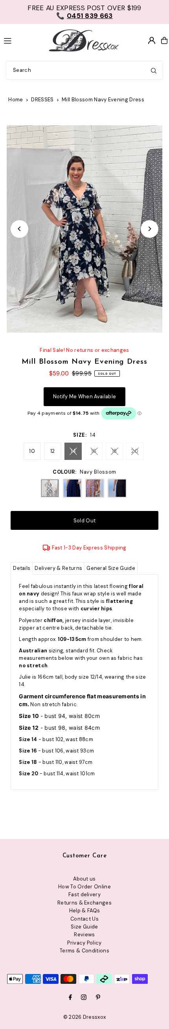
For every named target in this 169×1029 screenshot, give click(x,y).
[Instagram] (83, 997)
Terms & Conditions (84, 950)
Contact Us (84, 918)
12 (52, 451)
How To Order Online (84, 886)
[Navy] (72, 488)
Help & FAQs (84, 910)
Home (15, 99)
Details (21, 568)
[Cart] (164, 40)
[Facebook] (70, 997)
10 (32, 451)
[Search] (153, 70)
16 (94, 451)
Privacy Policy (84, 942)
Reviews (84, 934)
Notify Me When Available (84, 396)
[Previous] (19, 229)
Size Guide (84, 926)
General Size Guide (110, 568)
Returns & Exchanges (84, 902)
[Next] (149, 229)
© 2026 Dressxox (84, 1017)
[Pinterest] (98, 997)
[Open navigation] (21, 40)
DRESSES (42, 99)
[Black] (117, 488)
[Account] (151, 40)
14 (73, 451)
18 (114, 451)
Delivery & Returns (58, 568)
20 (134, 451)
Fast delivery (84, 894)
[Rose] (94, 488)
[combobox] (84, 70)
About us (84, 878)
